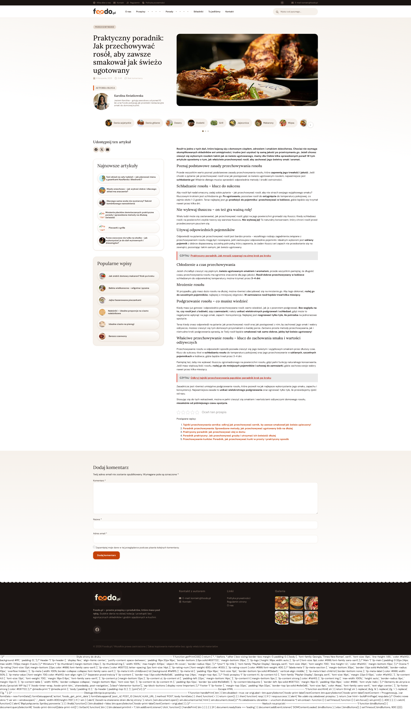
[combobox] (295, 11)
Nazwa (97, 519)
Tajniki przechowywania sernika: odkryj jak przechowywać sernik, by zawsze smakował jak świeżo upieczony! (247, 424)
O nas (128, 11)
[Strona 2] (205, 131)
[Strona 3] (208, 131)
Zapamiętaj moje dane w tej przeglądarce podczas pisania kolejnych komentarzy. (137, 547)
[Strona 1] (203, 131)
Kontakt (229, 11)
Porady (169, 11)
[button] (96, 149)
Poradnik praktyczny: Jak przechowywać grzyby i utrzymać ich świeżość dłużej (229, 435)
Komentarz (99, 480)
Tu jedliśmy (214, 11)
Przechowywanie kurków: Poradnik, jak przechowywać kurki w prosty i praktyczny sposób (236, 439)
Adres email (100, 533)
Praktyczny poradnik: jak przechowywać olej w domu (214, 432)
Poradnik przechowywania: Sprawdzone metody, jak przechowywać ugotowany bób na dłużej (238, 428)
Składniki (198, 11)
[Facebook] (282, 3)
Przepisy (140, 11)
